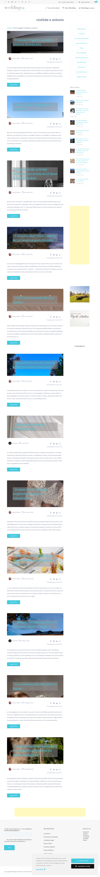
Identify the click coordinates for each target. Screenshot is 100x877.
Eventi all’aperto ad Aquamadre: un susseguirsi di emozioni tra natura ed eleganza (35, 750)
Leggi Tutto (13, 85)
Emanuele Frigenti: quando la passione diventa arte (33, 42)
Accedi (63, 2)
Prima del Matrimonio (81, 57)
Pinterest (86, 835)
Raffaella (14, 443)
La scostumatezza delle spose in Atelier (35, 686)
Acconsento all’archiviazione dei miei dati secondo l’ (17, 840)
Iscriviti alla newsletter (12, 830)
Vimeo (85, 840)
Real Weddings (81, 62)
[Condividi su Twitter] (54, 59)
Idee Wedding (70, 8)
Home (9, 28)
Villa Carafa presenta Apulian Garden (33, 300)
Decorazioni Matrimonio (81, 38)
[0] (95, 2)
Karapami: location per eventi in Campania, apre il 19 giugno (35, 624)
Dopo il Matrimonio (81, 43)
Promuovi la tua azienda (51, 837)
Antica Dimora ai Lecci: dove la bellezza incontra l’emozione (34, 365)
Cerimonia (82, 33)
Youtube (85, 838)
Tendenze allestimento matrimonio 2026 (29, 427)
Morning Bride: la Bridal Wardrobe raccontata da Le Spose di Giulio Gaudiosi (35, 173)
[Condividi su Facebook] (50, 59)
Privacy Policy (48, 843)
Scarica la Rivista (49, 850)
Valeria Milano (16, 58)
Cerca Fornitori (54, 8)
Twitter (85, 833)
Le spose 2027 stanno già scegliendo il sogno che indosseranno (30, 493)
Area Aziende (85, 2)
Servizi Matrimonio (81, 72)
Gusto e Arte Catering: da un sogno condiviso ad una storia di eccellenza (34, 560)
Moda (81, 48)
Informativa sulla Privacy (17, 841)
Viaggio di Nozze (82, 77)
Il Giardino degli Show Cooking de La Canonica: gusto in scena (34, 238)
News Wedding (81, 53)
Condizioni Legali (49, 840)
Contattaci (47, 833)
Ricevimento (81, 67)
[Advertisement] (79, 235)
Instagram (86, 837)
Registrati (70, 2)
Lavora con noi (48, 853)
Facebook (86, 832)
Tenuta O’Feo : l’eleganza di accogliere (32, 107)
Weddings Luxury (87, 8)
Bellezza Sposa (81, 29)
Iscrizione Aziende (49, 847)
